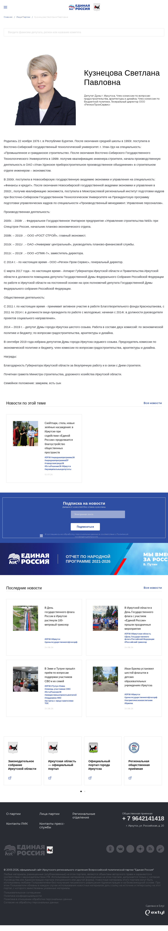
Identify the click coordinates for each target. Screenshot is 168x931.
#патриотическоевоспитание (139, 700)
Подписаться (85, 526)
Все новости (153, 403)
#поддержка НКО (53, 698)
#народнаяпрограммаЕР (56, 460)
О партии (13, 814)
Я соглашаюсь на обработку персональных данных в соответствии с (86, 535)
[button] (81, 791)
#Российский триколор (136, 642)
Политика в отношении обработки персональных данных (38, 899)
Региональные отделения (84, 815)
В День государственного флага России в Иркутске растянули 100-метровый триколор (59, 616)
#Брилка (129, 703)
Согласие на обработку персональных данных (31, 902)
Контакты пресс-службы (52, 825)
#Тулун (54, 686)
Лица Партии (23, 17)
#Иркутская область (141, 634)
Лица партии (49, 814)
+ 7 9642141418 (143, 818)
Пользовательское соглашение (22, 892)
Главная (8, 17)
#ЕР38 (48, 457)
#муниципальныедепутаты (58, 469)
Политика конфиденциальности (23, 896)
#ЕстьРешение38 (53, 466)
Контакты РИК (17, 824)
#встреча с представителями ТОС (59, 702)
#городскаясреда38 (54, 463)
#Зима (62, 686)
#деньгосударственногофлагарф (61, 642)
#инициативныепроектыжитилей (60, 695)
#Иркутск (66, 466)
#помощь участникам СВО (57, 689)
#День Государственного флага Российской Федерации (139, 638)
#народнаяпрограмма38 (63, 457)
